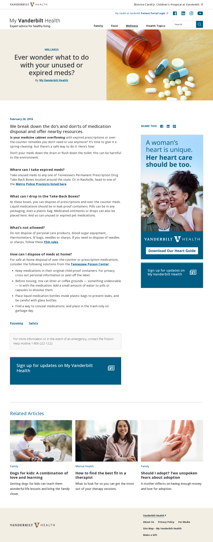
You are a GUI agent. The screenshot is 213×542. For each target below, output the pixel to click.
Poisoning (16, 323)
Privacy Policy (166, 522)
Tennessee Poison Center (90, 264)
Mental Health (84, 466)
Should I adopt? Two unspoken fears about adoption (169, 475)
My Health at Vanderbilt (141, 13)
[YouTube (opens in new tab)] (200, 13)
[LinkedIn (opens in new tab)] (183, 13)
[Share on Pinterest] (174, 126)
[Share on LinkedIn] (168, 126)
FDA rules (51, 242)
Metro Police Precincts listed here (41, 184)
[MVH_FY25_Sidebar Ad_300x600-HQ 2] (172, 197)
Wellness (132, 26)
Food (114, 26)
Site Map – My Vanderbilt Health (162, 528)
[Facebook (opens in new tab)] (175, 13)
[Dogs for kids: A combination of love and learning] (41, 441)
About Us (148, 522)
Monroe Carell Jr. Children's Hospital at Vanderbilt (168, 4)
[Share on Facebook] (161, 126)
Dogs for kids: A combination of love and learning (39, 475)
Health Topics (155, 26)
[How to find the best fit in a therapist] (106, 441)
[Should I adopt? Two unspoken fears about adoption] (172, 441)
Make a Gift (150, 535)
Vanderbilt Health (153, 515)
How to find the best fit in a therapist (100, 475)
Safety (33, 323)
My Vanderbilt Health (53, 80)
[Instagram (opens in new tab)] (191, 13)
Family (98, 26)
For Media (184, 522)
